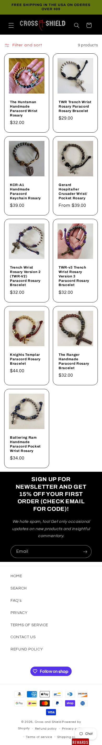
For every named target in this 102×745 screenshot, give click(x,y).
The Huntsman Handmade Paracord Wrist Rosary (23, 108)
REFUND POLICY (26, 649)
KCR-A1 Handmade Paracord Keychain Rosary (25, 191)
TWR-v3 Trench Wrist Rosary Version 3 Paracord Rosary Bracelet (74, 276)
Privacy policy (73, 728)
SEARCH (18, 588)
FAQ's (15, 601)
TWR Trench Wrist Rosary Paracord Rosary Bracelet (75, 106)
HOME (16, 576)
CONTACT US (23, 637)
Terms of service (39, 737)
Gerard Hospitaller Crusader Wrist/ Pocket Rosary (73, 191)
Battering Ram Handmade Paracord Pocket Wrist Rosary (25, 443)
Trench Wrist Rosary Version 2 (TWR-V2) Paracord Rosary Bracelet (25, 276)
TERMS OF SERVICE (29, 625)
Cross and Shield (48, 722)
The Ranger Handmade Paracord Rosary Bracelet (74, 361)
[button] (11, 25)
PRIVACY (18, 613)
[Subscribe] (85, 551)
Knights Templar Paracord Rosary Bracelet (25, 359)
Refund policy (46, 728)
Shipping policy (69, 737)
